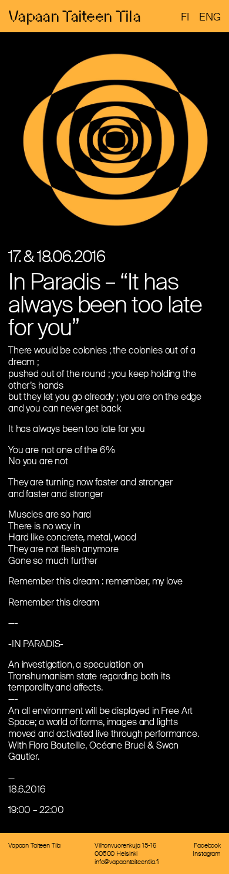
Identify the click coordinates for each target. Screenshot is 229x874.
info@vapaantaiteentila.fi (127, 862)
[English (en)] (210, 17)
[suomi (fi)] (185, 17)
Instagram (207, 853)
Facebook (207, 845)
